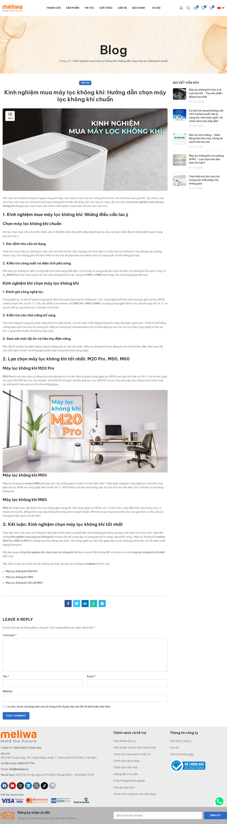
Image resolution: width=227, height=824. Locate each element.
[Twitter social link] (76, 603)
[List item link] (142, 741)
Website (7, 691)
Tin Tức (85, 83)
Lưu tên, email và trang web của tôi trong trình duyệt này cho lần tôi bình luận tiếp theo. (58, 706)
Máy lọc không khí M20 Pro (22, 571)
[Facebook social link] (68, 603)
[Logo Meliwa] (18, 736)
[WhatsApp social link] (93, 603)
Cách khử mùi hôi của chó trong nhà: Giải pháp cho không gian (204, 180)
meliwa (90, 563)
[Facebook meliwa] (4, 785)
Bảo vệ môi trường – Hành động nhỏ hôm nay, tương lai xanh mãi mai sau (206, 138)
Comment (10, 635)
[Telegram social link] (102, 603)
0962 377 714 (26, 763)
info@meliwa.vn (19, 769)
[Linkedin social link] (85, 603)
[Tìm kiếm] (188, 8)
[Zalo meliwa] (52, 785)
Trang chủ (65, 61)
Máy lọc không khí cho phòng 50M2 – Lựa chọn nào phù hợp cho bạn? (206, 159)
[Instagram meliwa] (20, 785)
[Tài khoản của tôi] (181, 8)
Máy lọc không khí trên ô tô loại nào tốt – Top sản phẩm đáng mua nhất (206, 93)
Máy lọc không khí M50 (19, 577)
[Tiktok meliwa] (44, 785)
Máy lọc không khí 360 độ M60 (24, 582)
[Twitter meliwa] (36, 785)
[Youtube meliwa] (12, 785)
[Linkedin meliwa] (28, 785)
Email (91, 676)
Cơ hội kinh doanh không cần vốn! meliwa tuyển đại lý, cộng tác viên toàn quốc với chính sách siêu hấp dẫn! (206, 116)
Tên (6, 676)
